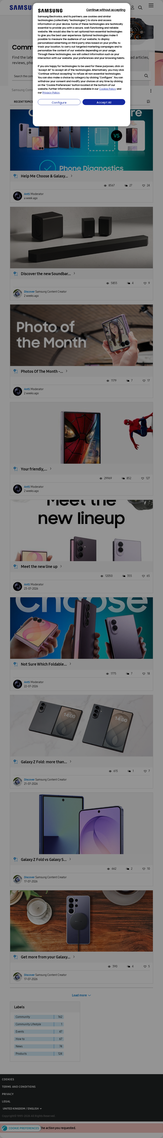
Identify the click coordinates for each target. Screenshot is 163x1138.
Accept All (104, 102)
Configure (59, 102)
